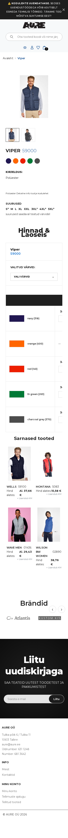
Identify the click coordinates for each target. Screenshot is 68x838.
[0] (44, 47)
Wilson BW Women (41, 552)
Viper (21, 58)
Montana (43, 486)
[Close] (63, 9)
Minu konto (9, 791)
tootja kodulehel (39, 193)
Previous (52, 609)
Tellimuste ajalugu (14, 796)
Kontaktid (8, 775)
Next (61, 609)
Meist (5, 769)
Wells (11, 486)
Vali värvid (34, 276)
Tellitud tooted (11, 802)
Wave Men (14, 547)
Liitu (56, 699)
